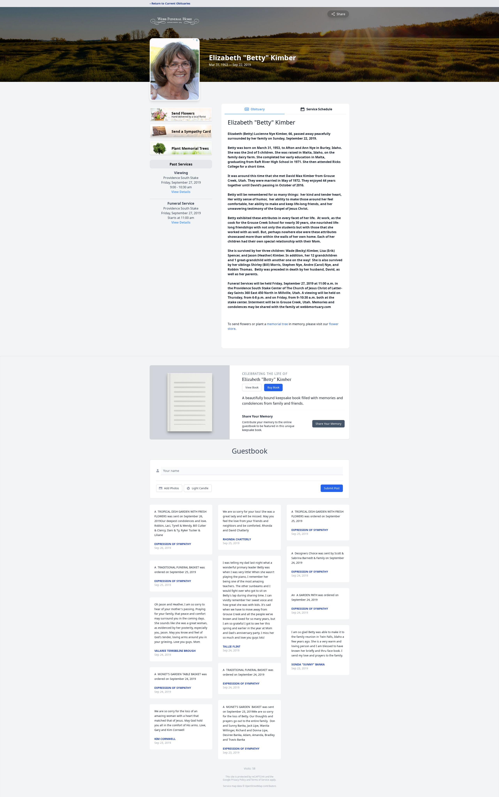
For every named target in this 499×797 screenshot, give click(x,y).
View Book (251, 387)
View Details (180, 192)
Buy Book (273, 387)
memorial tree (277, 324)
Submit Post (332, 488)
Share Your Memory (328, 423)
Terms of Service (260, 779)
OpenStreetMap (253, 786)
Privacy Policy (238, 779)
